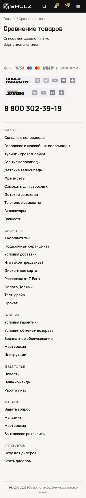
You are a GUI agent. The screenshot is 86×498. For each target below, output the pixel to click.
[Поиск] (44, 6)
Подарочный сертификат (26, 246)
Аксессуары (15, 210)
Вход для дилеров (20, 453)
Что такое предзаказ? (23, 262)
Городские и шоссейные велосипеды (37, 145)
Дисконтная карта (20, 270)
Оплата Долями (18, 286)
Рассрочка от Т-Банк (22, 278)
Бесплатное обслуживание (28, 338)
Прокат (11, 303)
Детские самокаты (21, 194)
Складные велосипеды (24, 137)
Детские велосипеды (23, 170)
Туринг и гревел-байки (24, 153)
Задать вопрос (17, 409)
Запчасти (12, 218)
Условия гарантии (20, 322)
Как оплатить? (17, 238)
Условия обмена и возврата (28, 330)
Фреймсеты (14, 178)
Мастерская (15, 346)
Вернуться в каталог (21, 44)
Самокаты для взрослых (26, 186)
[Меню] (78, 6)
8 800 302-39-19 (33, 108)
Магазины (13, 417)
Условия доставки (20, 254)
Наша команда (17, 382)
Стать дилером (18, 460)
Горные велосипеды (22, 161)
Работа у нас (15, 390)
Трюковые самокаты (22, 202)
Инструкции (15, 354)
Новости (12, 373)
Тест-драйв (14, 294)
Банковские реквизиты (24, 433)
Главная (10, 19)
